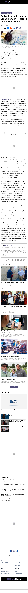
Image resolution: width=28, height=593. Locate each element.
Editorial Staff (4, 575)
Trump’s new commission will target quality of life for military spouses (14, 307)
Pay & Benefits (6, 13)
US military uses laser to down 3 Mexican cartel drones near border (12, 499)
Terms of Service (4, 562)
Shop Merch (17, 565)
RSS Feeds (17, 564)
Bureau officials (5, 99)
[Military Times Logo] (8, 2)
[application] (14, 401)
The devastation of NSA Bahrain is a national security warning (14, 480)
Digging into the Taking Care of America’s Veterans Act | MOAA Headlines (17, 421)
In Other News (5, 265)
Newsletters (17, 562)
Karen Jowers (5, 24)
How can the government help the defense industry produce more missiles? (17, 427)
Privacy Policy (4, 560)
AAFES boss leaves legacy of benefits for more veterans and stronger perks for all (12, 283)
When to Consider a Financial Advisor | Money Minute (18, 414)
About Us (17, 570)
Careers (16, 571)
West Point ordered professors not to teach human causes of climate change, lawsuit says (13, 489)
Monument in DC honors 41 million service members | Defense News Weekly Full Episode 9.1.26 (12, 410)
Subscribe (17, 560)
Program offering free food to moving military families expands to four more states (12, 355)
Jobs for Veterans (18, 573)
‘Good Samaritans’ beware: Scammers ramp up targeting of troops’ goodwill (12, 331)
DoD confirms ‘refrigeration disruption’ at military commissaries (13, 485)
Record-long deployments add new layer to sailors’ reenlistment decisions (13, 494)
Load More (14, 387)
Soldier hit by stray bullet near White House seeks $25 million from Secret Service (13, 378)
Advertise (3, 570)
